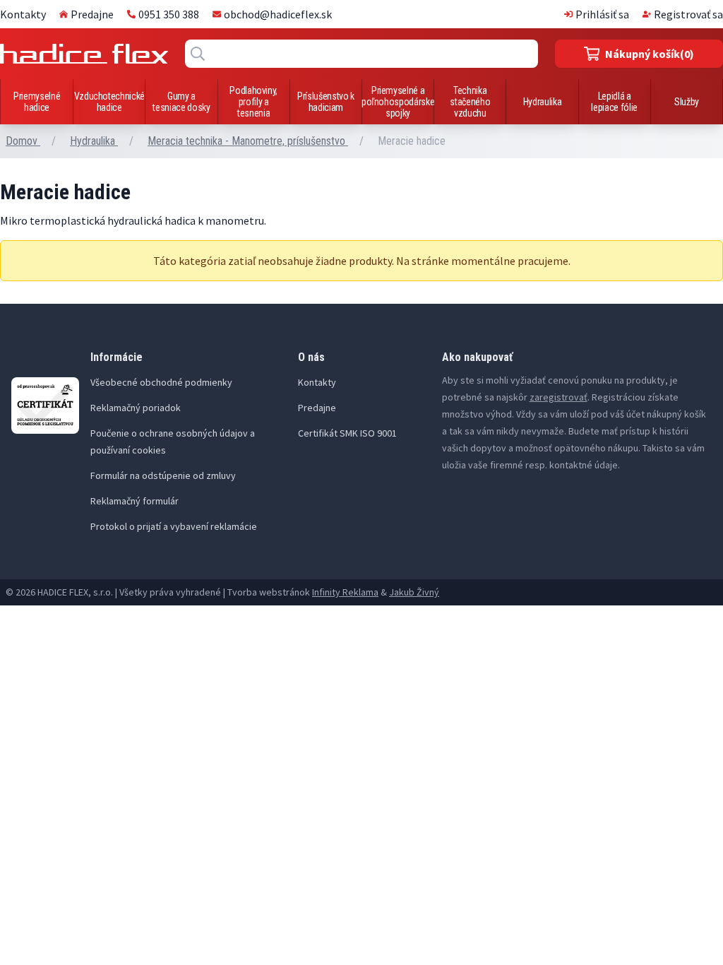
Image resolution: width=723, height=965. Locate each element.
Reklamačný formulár (134, 501)
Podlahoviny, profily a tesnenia (253, 102)
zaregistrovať (558, 397)
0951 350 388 (168, 14)
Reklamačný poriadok (135, 407)
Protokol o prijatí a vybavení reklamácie (173, 526)
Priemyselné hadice (36, 101)
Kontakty (23, 14)
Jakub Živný (414, 592)
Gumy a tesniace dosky (181, 101)
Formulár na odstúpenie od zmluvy (163, 475)
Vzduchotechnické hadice (109, 101)
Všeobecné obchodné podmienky (161, 382)
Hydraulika (542, 101)
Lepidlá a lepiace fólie (614, 101)
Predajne (92, 14)
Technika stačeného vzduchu (470, 102)
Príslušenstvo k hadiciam (325, 101)
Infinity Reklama (345, 592)
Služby (686, 101)
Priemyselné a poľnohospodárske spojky (398, 102)
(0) (649, 54)
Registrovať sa (688, 14)
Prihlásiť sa (602, 14)
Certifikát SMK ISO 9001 (347, 433)
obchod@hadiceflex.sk (278, 14)
